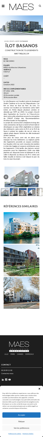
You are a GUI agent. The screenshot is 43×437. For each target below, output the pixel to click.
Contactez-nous (7, 373)
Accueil (6, 41)
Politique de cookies (14, 434)
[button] (39, 389)
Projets (12, 41)
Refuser (21, 422)
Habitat (17, 41)
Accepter (21, 415)
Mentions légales (27, 434)
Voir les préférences (21, 428)
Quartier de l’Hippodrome (29, 114)
